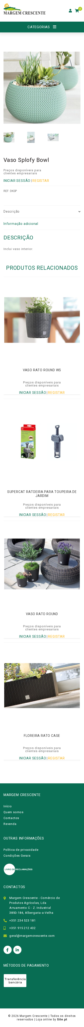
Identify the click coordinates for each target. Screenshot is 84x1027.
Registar (40, 181)
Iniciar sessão (17, 181)
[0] (77, 11)
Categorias (39, 27)
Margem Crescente (34, 1016)
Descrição (12, 211)
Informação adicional (21, 224)
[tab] (42, 212)
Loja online (44, 1019)
